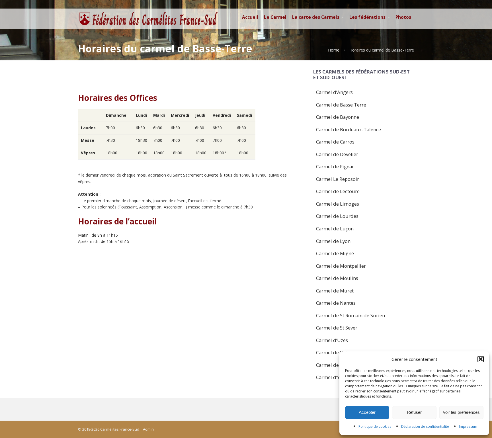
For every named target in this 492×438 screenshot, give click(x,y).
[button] (480, 359)
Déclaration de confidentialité (425, 426)
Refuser (414, 412)
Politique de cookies (374, 426)
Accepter (367, 412)
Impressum (468, 426)
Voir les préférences (461, 412)
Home (333, 50)
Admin (148, 429)
